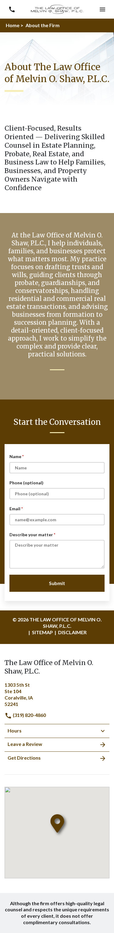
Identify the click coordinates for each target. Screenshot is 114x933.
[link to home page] (57, 9)
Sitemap (42, 632)
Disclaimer (72, 632)
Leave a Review (25, 744)
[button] (102, 9)
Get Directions (24, 758)
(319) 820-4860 (29, 715)
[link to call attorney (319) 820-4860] (12, 9)
